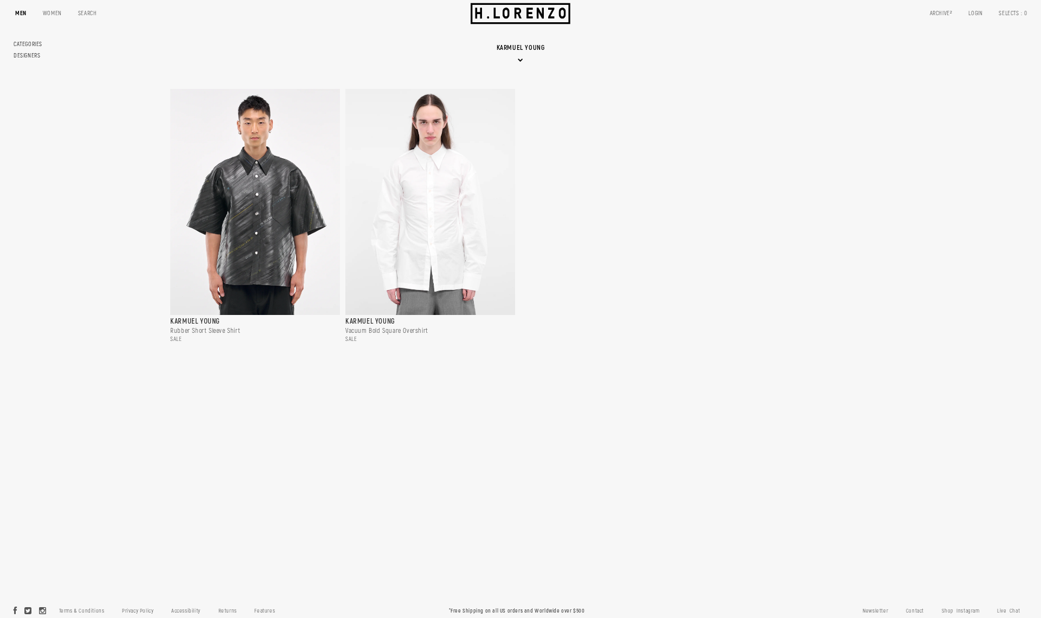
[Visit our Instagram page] (42, 611)
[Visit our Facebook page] (15, 611)
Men (21, 13)
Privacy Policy (137, 611)
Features (264, 611)
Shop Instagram (961, 611)
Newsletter (875, 611)
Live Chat (1008, 611)
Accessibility (186, 611)
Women (52, 13)
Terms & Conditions (82, 611)
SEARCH (87, 13)
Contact (915, 611)
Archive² (941, 13)
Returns (228, 611)
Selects (1013, 13)
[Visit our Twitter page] (28, 611)
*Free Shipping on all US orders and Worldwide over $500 (517, 611)
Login (975, 13)
